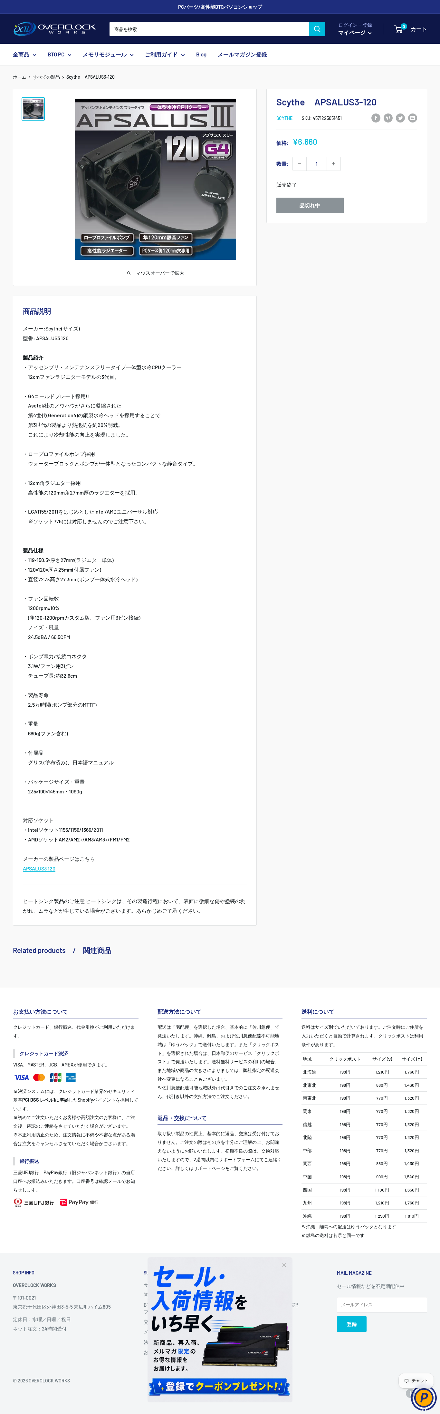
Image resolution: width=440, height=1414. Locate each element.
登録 (352, 1324)
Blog (201, 54)
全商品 (21, 54)
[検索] (317, 29)
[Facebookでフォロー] (410, 1393)
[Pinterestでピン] (388, 118)
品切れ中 (310, 205)
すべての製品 (46, 77)
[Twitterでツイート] (400, 118)
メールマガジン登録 (242, 54)
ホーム (19, 77)
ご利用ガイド (161, 54)
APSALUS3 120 (39, 868)
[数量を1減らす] (299, 164)
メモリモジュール (105, 54)
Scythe (284, 118)
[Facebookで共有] (375, 118)
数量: (282, 164)
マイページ (352, 32)
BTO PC (56, 54)
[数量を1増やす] (333, 164)
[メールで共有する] (412, 118)
